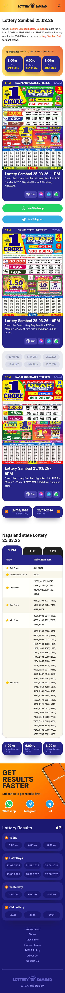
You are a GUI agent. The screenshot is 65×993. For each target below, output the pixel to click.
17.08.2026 (51, 364)
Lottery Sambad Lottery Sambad (28, 28)
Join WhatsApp (35, 208)
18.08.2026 (32, 364)
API (59, 827)
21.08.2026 (32, 357)
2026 (13, 914)
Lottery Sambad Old (49, 36)
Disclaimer (32, 939)
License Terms (32, 945)
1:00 (13, 845)
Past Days (16, 858)
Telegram (30, 811)
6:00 (32, 845)
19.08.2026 (14, 364)
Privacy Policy (32, 929)
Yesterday (16, 887)
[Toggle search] (59, 6)
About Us (32, 955)
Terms (32, 934)
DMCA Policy (32, 950)
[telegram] (48, 194)
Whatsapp (9, 811)
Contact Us (32, 960)
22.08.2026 (14, 357)
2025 (33, 914)
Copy (33, 194)
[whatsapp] (56, 194)
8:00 (51, 845)
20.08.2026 (51, 357)
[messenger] (41, 194)
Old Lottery (16, 907)
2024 (52, 914)
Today (13, 837)
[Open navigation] (5, 6)
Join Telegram (35, 219)
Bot (50, 811)
